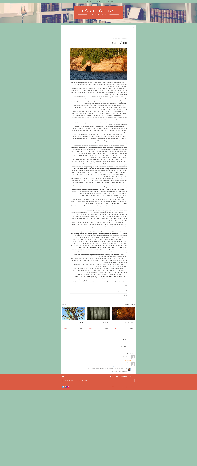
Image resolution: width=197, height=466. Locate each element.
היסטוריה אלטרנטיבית (98, 28)
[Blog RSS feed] (63, 376)
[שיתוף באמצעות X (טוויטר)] (122, 291)
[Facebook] (66, 387)
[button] (64, 28)
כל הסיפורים (132, 28)
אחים (81, 322)
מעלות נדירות (129, 322)
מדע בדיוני (123, 28)
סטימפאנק (109, 28)
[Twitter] (63, 387)
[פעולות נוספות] (71, 38)
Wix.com (114, 387)
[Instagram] (68, 387)
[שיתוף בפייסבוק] (126, 291)
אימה (89, 28)
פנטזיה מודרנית (81, 28)
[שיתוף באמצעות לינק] (118, 291)
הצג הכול (64, 304)
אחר (73, 28)
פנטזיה (116, 28)
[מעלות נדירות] (123, 313)
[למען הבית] (98, 313)
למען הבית (105, 322)
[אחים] (73, 313)
